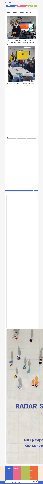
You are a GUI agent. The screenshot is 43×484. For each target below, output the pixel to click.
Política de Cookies (32, 479)
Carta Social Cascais (32, 6)
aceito (35, 481)
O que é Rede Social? (8, 468)
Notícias (33, 1)
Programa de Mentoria (16, 469)
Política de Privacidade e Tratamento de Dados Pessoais (33, 478)
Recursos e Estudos (16, 473)
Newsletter (29, 1)
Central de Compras (16, 468)
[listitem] (21, 64)
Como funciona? (7, 469)
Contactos (36, 1)
